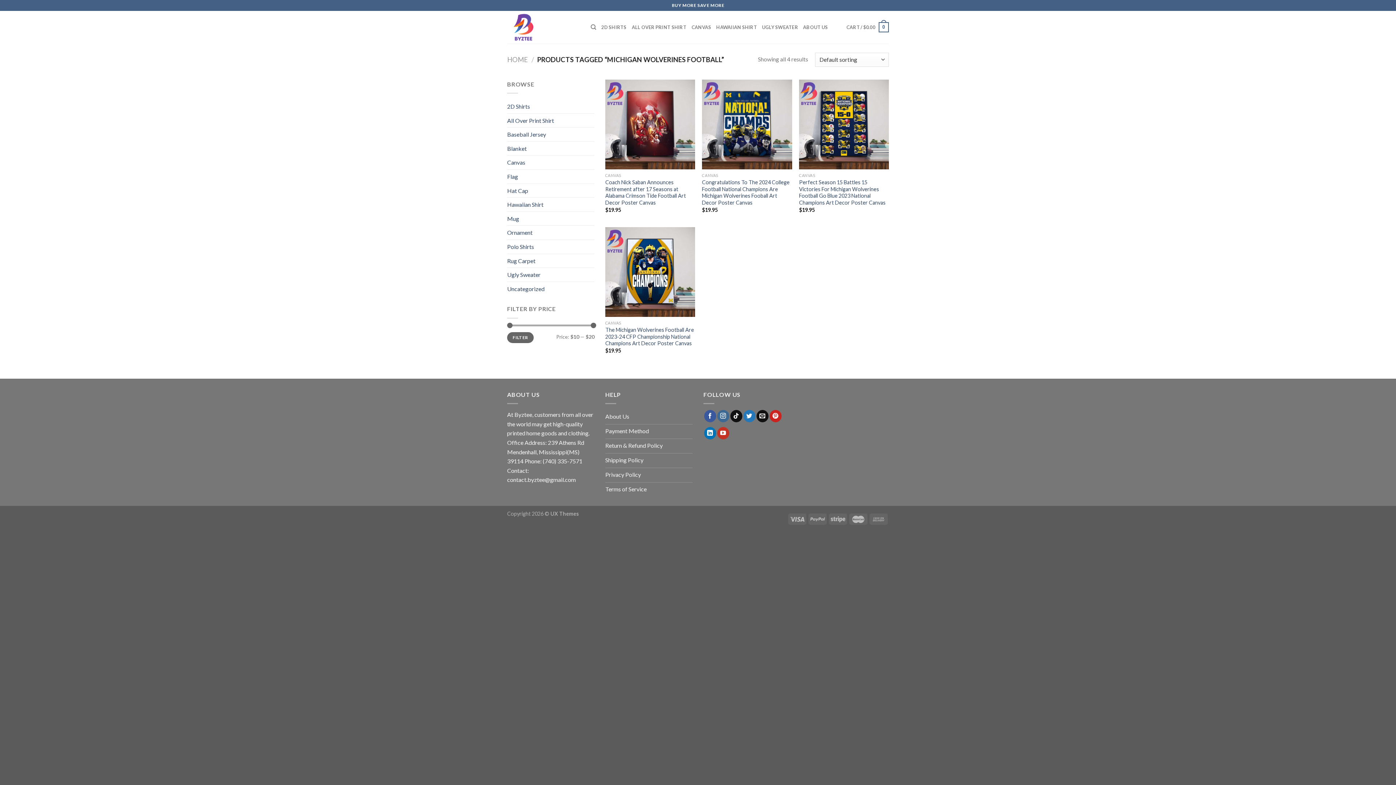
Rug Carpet (521, 260)
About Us (815, 27)
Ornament (520, 232)
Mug (513, 218)
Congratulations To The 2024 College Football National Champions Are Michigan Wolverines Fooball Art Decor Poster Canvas (746, 192)
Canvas (701, 27)
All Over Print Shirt (659, 27)
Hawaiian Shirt (736, 27)
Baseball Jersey (526, 134)
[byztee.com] (543, 27)
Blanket (517, 148)
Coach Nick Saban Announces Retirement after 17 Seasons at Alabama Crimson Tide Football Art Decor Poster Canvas (645, 192)
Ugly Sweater (780, 27)
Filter (520, 337)
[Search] (593, 27)
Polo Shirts (520, 246)
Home (517, 60)
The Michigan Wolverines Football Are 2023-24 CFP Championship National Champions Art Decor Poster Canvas (649, 336)
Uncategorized (526, 288)
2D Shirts (613, 27)
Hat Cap (517, 190)
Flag (512, 176)
